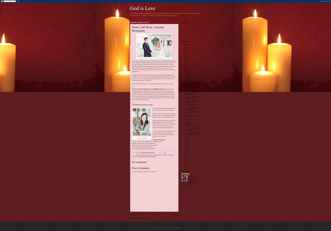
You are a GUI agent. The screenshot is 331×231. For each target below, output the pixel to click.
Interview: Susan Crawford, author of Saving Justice (193, 86)
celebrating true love (158, 155)
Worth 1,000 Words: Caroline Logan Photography (192, 82)
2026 (185, 44)
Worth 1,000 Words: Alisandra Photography (191, 105)
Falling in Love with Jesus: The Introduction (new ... (192, 101)
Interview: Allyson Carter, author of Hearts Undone (192, 116)
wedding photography (142, 156)
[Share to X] (162, 153)
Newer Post (133, 215)
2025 (185, 47)
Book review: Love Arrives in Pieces (191, 119)
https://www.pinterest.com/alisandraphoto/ (147, 145)
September (187, 80)
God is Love (142, 7)
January (187, 154)
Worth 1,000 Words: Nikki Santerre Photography (192, 112)
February (187, 151)
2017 (185, 66)
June (186, 142)
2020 (185, 59)
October (187, 77)
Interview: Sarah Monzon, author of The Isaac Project (192, 133)
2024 (185, 49)
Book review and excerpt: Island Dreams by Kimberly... (192, 93)
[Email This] (159, 153)
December (187, 73)
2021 (185, 56)
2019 (185, 61)
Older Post (175, 215)
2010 (185, 166)
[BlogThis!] (161, 153)
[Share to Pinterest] (166, 153)
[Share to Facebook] (164, 153)
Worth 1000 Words (152, 156)
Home (154, 215)
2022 (185, 54)
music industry (171, 155)
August (186, 137)
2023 (185, 52)
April (186, 146)
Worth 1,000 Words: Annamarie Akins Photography (191, 123)
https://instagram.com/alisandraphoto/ (147, 143)
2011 (185, 164)
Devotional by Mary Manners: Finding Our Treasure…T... (191, 90)
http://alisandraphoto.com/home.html (146, 148)
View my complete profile (187, 186)
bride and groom (149, 155)
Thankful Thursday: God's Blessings (192, 126)
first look (165, 155)
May (186, 144)
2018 (185, 63)
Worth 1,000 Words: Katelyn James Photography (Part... (192, 129)
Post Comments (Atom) (141, 218)
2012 (185, 161)
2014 (185, 157)
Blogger (178, 227)
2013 (185, 159)
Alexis (191, 174)
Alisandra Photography (141, 155)
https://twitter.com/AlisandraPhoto (144, 147)
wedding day (134, 156)
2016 (185, 68)
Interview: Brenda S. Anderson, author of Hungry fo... (191, 108)
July (186, 139)
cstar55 (169, 227)
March (186, 149)
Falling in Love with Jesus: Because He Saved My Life (193, 97)
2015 (185, 71)
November (187, 75)
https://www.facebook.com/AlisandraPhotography (150, 141)
